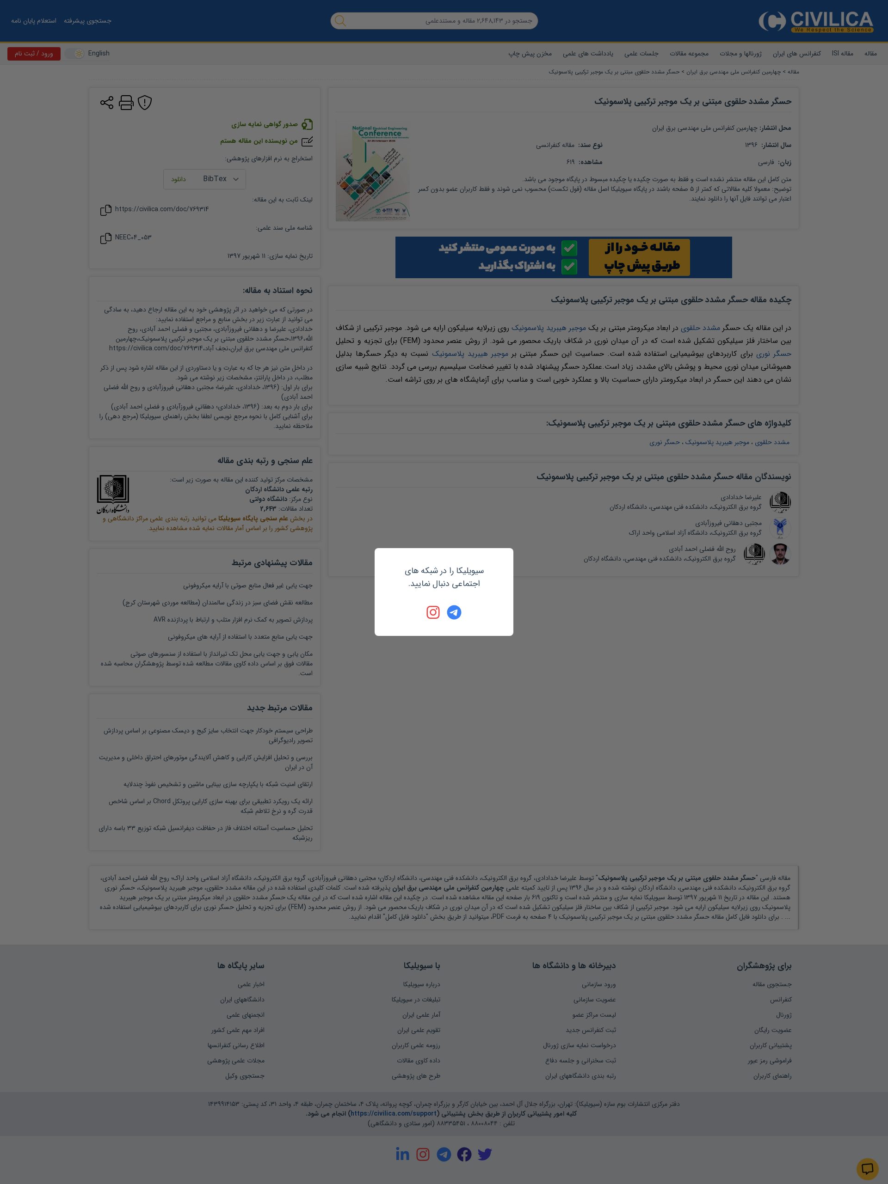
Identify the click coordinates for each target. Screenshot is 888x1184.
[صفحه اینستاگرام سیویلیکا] (433, 612)
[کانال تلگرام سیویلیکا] (454, 612)
